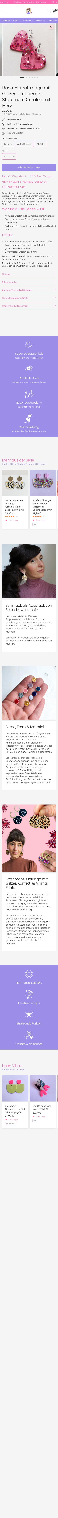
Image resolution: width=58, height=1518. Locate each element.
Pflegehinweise (9, 282)
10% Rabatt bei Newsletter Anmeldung (23, 2)
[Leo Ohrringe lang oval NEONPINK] (43, 1088)
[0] (54, 11)
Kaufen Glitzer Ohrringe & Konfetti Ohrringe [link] (23, 464)
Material (6, 274)
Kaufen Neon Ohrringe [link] (13, 1070)
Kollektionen (39, 20)
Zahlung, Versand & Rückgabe (17, 290)
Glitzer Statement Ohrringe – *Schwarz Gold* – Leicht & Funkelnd (14, 505)
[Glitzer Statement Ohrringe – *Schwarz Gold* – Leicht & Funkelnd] (15, 483)
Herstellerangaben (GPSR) (15, 298)
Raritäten (27, 20)
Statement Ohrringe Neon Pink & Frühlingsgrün (15, 1109)
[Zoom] (51, 27)
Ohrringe (6, 20)
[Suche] (49, 11)
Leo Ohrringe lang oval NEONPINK (42, 1107)
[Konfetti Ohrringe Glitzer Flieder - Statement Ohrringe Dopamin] (43, 483)
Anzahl (5, 151)
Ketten (16, 20)
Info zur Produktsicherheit (14, 306)
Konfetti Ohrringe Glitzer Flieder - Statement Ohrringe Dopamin (42, 505)
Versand (13, 114)
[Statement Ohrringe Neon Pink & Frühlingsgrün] (15, 1088)
